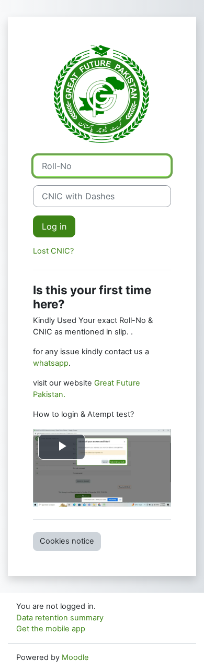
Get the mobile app (50, 628)
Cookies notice (67, 541)
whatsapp (51, 363)
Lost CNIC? (53, 251)
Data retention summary (60, 617)
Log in (54, 226)
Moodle (75, 657)
